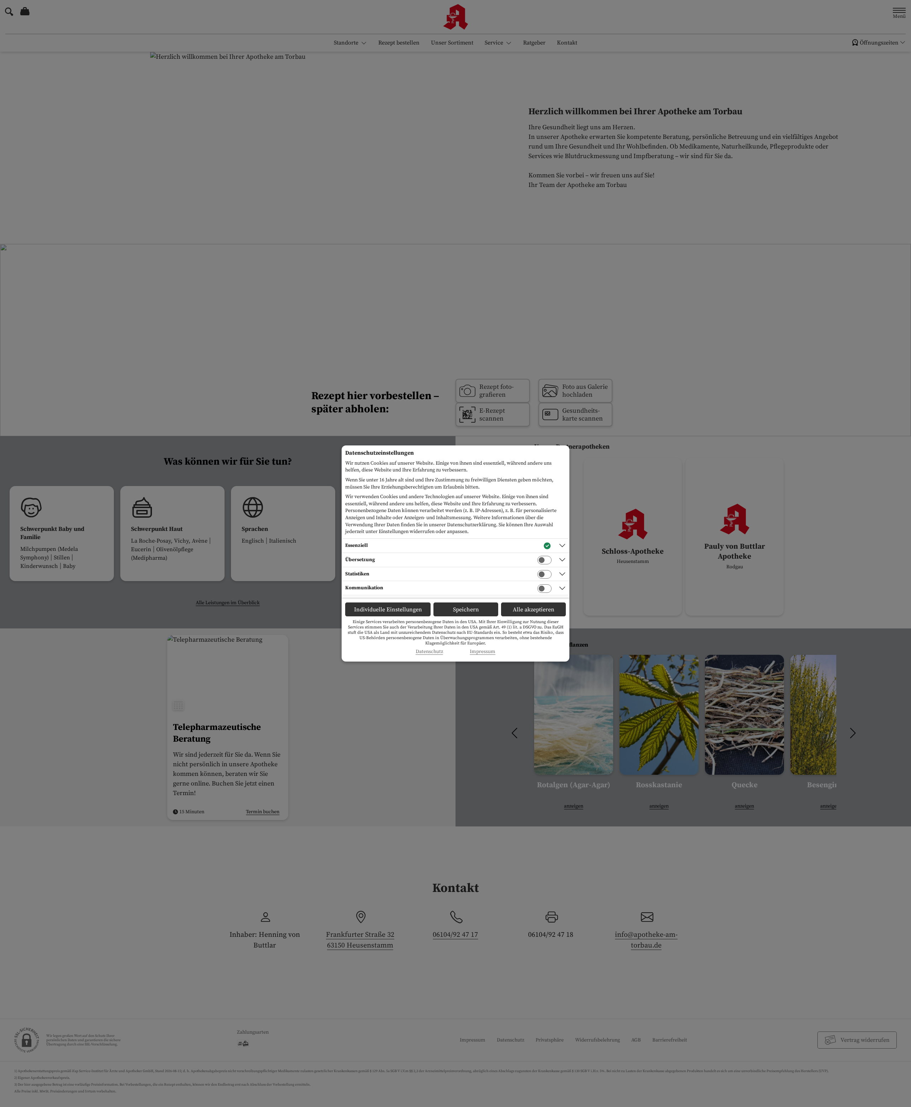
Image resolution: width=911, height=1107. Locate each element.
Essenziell (356, 545)
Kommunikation (364, 588)
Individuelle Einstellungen (388, 609)
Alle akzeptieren (533, 609)
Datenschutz (429, 652)
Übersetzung (360, 560)
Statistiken (357, 574)
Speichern (466, 609)
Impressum (482, 652)
